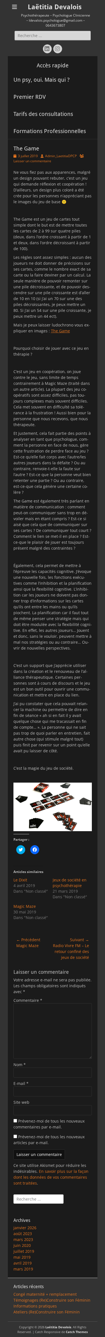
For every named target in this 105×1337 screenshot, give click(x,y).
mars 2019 (23, 1269)
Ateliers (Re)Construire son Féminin (46, 1312)
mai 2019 (22, 1257)
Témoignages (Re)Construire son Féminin (51, 1300)
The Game (60, 330)
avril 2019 (22, 1263)
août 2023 (22, 1233)
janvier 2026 (24, 1227)
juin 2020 (22, 1245)
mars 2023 (23, 1239)
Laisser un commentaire (32, 161)
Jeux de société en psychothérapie (70, 882)
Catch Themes (77, 1332)
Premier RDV (29, 96)
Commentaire (27, 1000)
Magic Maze (24, 906)
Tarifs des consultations (43, 114)
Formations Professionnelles (49, 131)
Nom (19, 1064)
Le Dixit (20, 880)
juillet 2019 (23, 1251)
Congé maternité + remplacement (45, 1294)
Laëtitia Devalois (55, 7)
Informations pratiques (35, 1306)
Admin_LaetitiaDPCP (61, 156)
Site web (21, 1102)
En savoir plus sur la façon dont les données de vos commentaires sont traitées (50, 1177)
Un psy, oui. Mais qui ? (41, 79)
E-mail (21, 1083)
